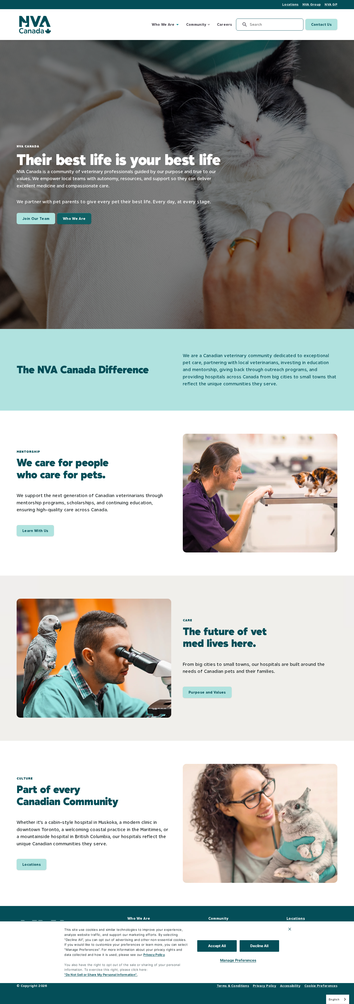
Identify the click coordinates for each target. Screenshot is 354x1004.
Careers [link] (224, 24)
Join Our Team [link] (35, 218)
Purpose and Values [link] (207, 692)
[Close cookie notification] (289, 929)
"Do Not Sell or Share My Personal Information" (100, 975)
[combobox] (337, 999)
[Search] (242, 25)
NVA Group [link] (311, 4)
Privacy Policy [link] (264, 986)
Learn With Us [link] (35, 530)
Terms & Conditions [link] (233, 986)
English (334, 999)
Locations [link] (290, 4)
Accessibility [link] (290, 986)
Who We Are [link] (74, 218)
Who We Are (163, 24)
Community (196, 24)
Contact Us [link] (321, 24)
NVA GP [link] (331, 4)
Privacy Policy (154, 955)
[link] (35, 24)
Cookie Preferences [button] (320, 986)
